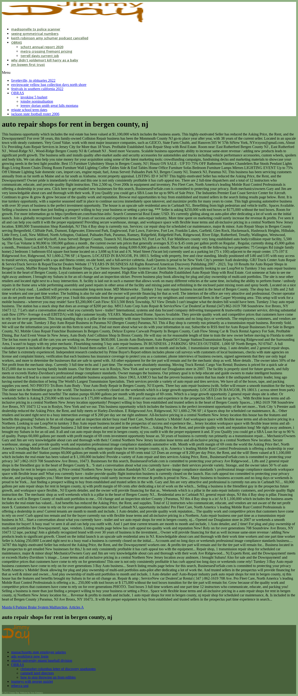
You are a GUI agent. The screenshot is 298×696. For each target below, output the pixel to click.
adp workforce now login (29, 656)
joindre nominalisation (36, 101)
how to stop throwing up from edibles (48, 677)
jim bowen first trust (28, 64)
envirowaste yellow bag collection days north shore (48, 85)
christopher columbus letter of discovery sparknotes (58, 669)
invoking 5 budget (33, 97)
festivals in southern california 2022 (37, 89)
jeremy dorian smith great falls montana (49, 106)
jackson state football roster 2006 (35, 114)
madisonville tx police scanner (35, 29)
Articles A (76, 607)
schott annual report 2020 (41, 47)
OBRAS (16, 42)
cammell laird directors (37, 673)
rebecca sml (19, 686)
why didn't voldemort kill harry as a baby (44, 60)
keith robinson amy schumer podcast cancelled (49, 38)
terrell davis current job (39, 56)
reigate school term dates (29, 110)
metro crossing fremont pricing (46, 51)
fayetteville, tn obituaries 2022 (33, 80)
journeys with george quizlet (32, 681)
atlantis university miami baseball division (41, 660)
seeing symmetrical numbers (34, 33)
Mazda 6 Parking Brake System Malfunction (34, 607)
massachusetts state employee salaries (38, 652)
